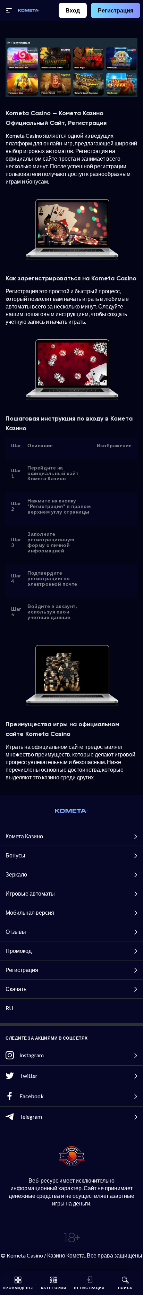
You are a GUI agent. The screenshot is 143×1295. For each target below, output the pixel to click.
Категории (53, 1288)
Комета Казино (24, 836)
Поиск (125, 1288)
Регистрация (115, 10)
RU (9, 1008)
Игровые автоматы (30, 893)
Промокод (19, 950)
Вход (73, 10)
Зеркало (16, 874)
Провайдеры (18, 1288)
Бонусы (15, 855)
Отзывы (16, 931)
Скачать (16, 988)
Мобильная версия (30, 912)
